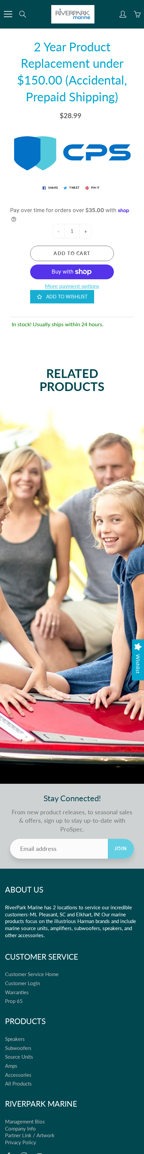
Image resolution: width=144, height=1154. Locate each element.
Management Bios (25, 1121)
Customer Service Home (32, 974)
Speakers (15, 1039)
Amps (11, 1066)
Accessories (18, 1075)
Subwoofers (18, 1048)
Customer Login (22, 983)
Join (121, 848)
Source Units (19, 1057)
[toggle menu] (8, 14)
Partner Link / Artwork (30, 1135)
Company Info (20, 1129)
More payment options (72, 286)
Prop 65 (14, 1001)
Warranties (17, 992)
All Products (18, 1084)
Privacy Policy (20, 1142)
